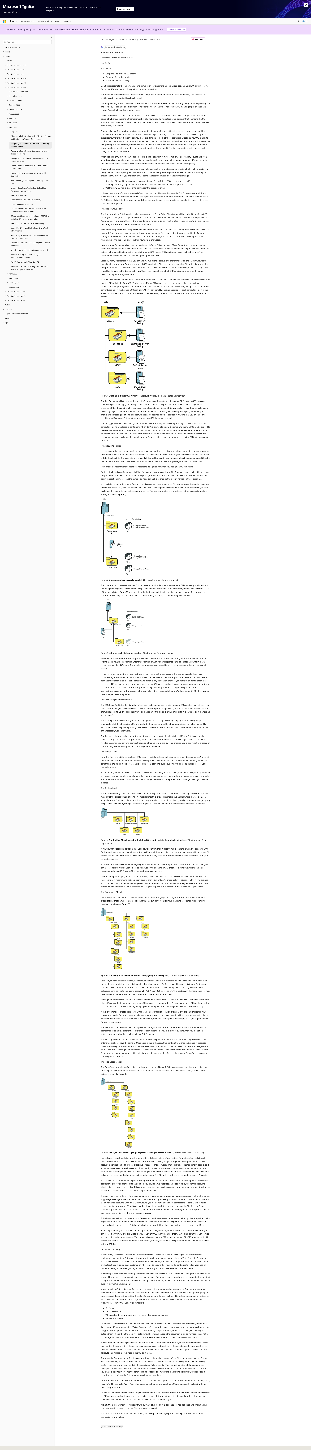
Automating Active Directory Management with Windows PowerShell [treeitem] (30, 237)
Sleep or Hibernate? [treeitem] (19, 195)
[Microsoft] (4, 21)
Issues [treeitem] (9, 61)
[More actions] (208, 39)
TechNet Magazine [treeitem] (12, 47)
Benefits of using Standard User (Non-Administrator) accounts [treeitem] (26, 256)
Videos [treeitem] (7, 318)
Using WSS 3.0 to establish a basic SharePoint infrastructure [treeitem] (29, 229)
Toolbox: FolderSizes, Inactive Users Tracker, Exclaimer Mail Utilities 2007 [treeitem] (28, 210)
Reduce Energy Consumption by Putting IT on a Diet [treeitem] (30, 182)
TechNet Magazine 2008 (137, 39)
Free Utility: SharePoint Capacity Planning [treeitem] (27, 223)
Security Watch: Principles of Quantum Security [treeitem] (30, 250)
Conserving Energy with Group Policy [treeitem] (26, 200)
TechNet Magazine (109, 39)
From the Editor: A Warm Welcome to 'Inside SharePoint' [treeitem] (29, 174)
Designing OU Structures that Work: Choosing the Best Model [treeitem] (30, 145)
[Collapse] (51, 37)
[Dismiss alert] (306, 5)
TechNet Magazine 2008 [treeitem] (18, 92)
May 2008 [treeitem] (14, 131)
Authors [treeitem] (8, 305)
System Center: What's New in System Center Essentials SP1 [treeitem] (29, 167)
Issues (122, 39)
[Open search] (299, 21)
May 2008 (154, 39)
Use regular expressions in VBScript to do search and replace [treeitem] (30, 244)
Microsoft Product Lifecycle (75, 29)
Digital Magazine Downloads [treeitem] (16, 313)
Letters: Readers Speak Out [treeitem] (22, 204)
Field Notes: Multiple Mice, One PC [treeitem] (25, 262)
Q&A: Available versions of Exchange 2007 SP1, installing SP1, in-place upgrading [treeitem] (30, 217)
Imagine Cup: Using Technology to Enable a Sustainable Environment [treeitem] (28, 189)
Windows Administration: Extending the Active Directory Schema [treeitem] (29, 152)
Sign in (305, 21)
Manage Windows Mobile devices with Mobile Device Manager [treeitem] (29, 160)
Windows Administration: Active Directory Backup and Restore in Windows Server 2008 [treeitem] (31, 137)
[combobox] (27, 42)
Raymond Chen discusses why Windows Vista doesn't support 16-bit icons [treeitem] (29, 268)
